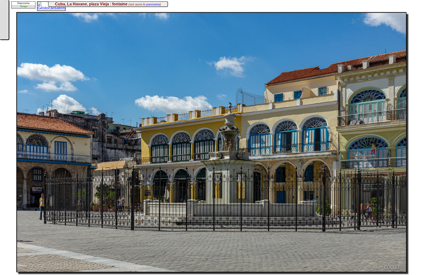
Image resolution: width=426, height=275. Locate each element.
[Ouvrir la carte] (41, 5)
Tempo (24, 6)
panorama (153, 4)
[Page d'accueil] (4, 5)
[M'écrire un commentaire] (4, 35)
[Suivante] (4, 27)
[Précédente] (4, 12)
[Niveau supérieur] (4, 20)
